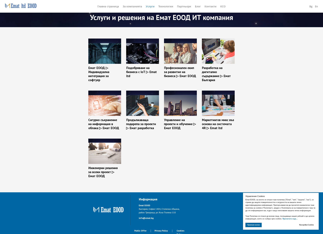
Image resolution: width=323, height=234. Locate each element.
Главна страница (108, 6)
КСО (223, 6)
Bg (310, 6)
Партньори (184, 6)
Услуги (150, 6)
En (316, 6)
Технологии (165, 6)
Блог (198, 6)
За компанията (132, 6)
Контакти (211, 6)
